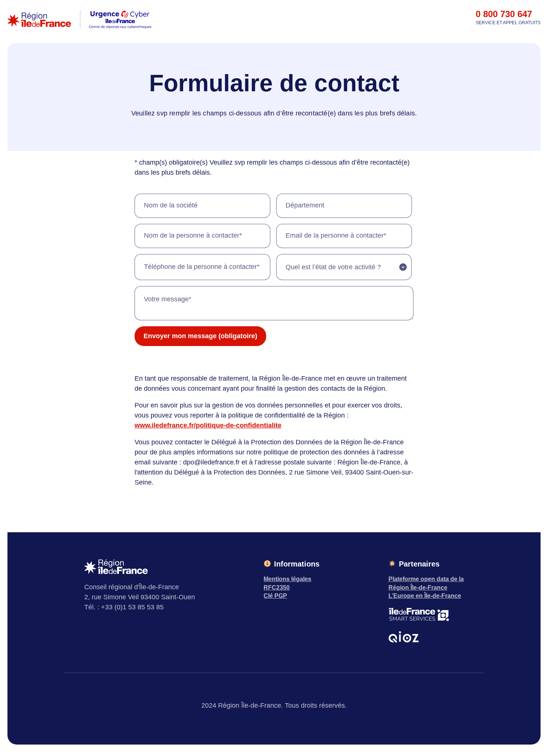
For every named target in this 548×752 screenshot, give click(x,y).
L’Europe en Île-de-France (424, 596)
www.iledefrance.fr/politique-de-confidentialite (208, 425)
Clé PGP (275, 596)
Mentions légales (287, 579)
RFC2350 (277, 587)
